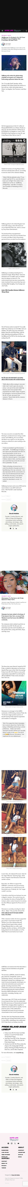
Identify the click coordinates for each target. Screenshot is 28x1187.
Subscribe (5, 1150)
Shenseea (4, 614)
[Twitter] (15, 1143)
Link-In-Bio (5, 1152)
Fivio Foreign (18, 284)
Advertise (21, 1152)
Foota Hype (10, 924)
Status (20, 1154)
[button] (2, 31)
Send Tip (4, 1163)
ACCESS (5, 1147)
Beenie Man (9, 926)
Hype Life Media (16, 1175)
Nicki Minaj (16, 332)
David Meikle (8, 43)
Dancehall (8, 499)
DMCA (20, 1156)
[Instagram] (11, 1143)
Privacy (4, 1165)
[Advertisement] (14, 14)
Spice (15, 928)
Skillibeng (4, 75)
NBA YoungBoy (11, 284)
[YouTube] (18, 1143)
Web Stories (6, 1154)
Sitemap (7, 1183)
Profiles (4, 1156)
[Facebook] (8, 1143)
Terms (4, 1167)
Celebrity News (6, 35)
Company (21, 1150)
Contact (4, 1161)
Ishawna (4, 924)
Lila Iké (9, 928)
